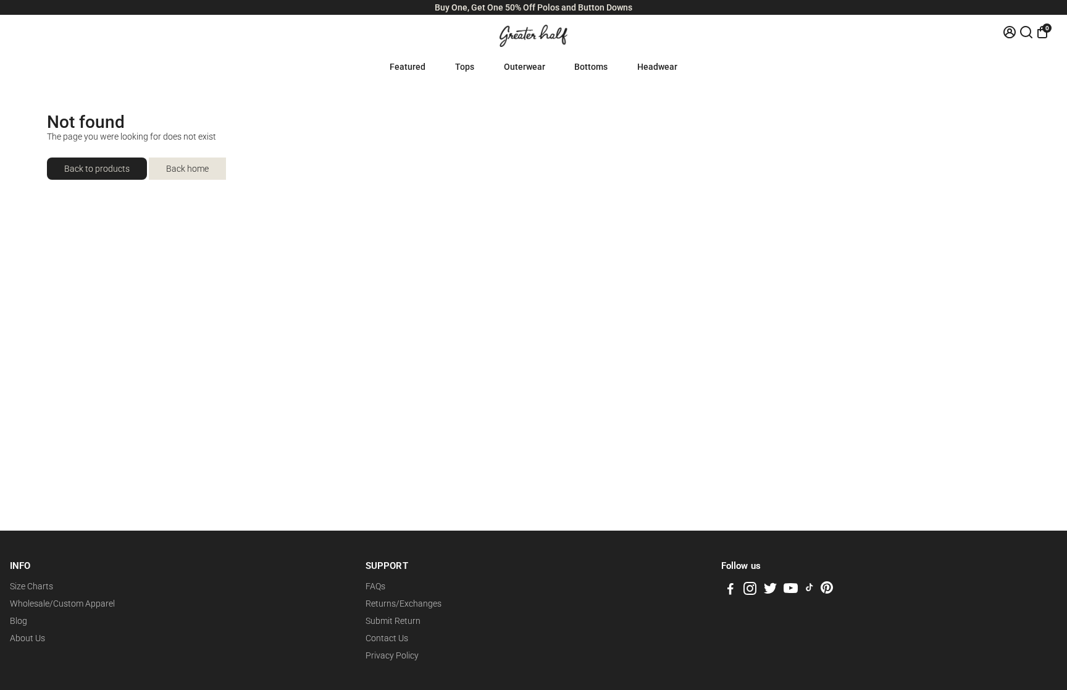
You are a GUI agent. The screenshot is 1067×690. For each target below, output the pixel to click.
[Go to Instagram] (750, 590)
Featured (407, 67)
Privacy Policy (392, 655)
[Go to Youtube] (790, 590)
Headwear (657, 67)
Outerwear (524, 67)
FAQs (375, 586)
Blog (18, 621)
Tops (464, 67)
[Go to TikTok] (809, 590)
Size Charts (31, 586)
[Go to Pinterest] (827, 590)
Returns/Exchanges (403, 603)
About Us (27, 638)
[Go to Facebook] (730, 590)
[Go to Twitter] (770, 590)
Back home (187, 169)
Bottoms (591, 67)
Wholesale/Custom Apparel (62, 603)
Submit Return (393, 621)
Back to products (97, 169)
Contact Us (387, 638)
